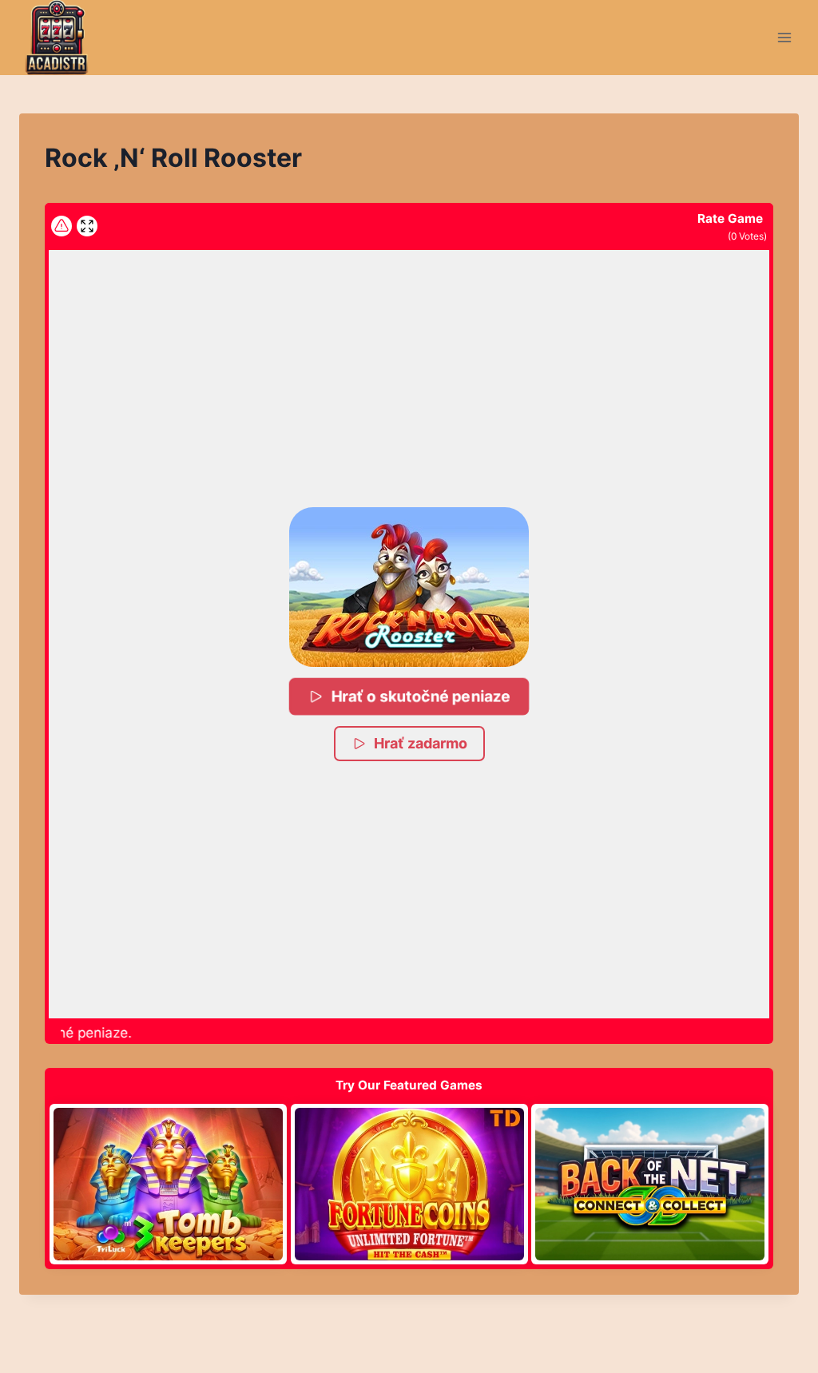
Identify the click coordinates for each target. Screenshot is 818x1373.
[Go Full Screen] (87, 226)
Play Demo (168, 1184)
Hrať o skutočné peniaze (421, 696)
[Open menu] (784, 37)
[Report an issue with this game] (61, 226)
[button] (409, 587)
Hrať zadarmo (420, 743)
